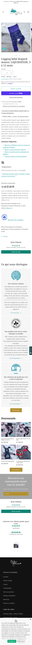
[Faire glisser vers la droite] (19, 55)
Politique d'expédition (9, 595)
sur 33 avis (16, 528)
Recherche (6, 599)
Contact (5, 584)
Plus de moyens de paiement (16, 97)
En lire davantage (15, 403)
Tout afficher (16, 469)
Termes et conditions (9, 603)
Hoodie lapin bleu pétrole (7, 461)
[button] (3, 12)
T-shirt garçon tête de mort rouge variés (23, 462)
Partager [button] (5, 236)
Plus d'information (15, 358)
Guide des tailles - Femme (10, 617)
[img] (16, 526)
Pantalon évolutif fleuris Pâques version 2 (7, 439)
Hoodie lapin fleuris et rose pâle (23, 439)
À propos (5, 576)
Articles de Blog (7, 580)
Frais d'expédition (5, 78)
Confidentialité (7, 588)
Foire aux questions (8, 592)
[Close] (30, 619)
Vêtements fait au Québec (15, 220)
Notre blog (16, 410)
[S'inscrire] (27, 494)
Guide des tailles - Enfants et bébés (13, 613)
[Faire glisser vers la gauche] (12, 55)
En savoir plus (15, 312)
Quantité (3, 69)
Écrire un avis (16, 252)
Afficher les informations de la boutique (14, 106)
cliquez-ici (9, 208)
